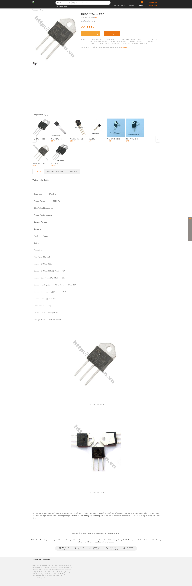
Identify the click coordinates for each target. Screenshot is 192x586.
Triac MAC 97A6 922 (76, 139)
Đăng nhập (117, 5)
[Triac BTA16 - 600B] (42, 128)
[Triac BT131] (98, 128)
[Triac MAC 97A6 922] (79, 128)
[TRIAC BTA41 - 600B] (42, 152)
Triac (41, 10)
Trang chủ (35, 10)
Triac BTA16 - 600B (38, 139)
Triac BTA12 (55, 164)
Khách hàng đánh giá (55, 171)
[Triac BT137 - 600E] (116, 128)
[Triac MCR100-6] (60, 128)
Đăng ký (123, 5)
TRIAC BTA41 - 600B (39, 164)
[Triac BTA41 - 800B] (135, 128)
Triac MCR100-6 (56, 139)
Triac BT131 (92, 139)
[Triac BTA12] (60, 152)
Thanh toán (73, 171)
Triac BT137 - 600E (113, 139)
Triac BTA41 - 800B (132, 139)
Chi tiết (38, 172)
